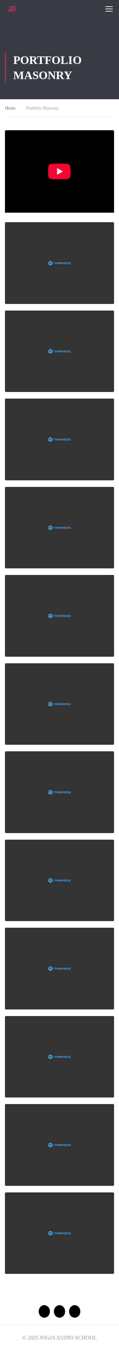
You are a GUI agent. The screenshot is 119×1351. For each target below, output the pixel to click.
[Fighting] (59, 1057)
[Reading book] (59, 1145)
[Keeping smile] (59, 616)
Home (10, 107)
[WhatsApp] (44, 1311)
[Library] (59, 792)
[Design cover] (59, 968)
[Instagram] (59, 1311)
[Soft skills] (59, 263)
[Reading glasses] (59, 880)
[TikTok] (74, 1311)
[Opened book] (59, 704)
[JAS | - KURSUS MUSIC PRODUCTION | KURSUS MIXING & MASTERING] (12, 9)
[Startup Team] (59, 439)
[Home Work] (59, 528)
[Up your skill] (59, 351)
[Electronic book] (59, 1233)
